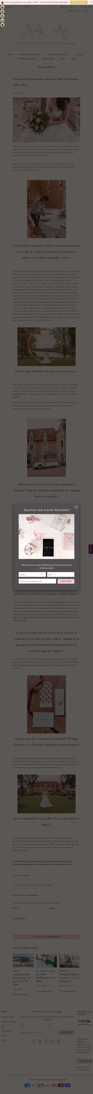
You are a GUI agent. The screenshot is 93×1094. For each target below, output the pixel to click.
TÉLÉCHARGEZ (79, 2)
